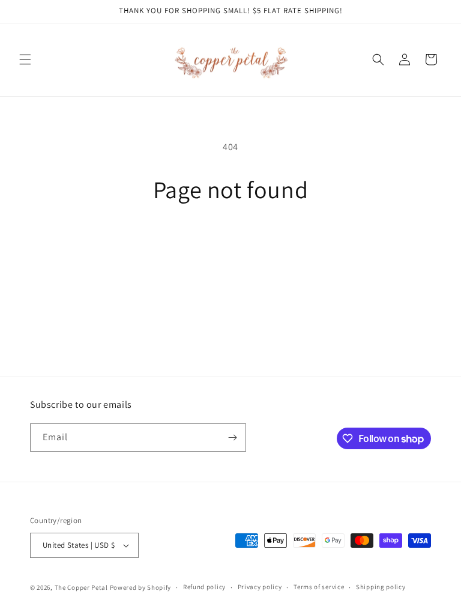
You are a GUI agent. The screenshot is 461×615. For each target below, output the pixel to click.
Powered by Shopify (141, 587)
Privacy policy (260, 587)
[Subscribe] (232, 437)
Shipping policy (381, 587)
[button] (25, 59)
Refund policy (204, 587)
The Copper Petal (81, 587)
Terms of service (319, 587)
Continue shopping (230, 243)
